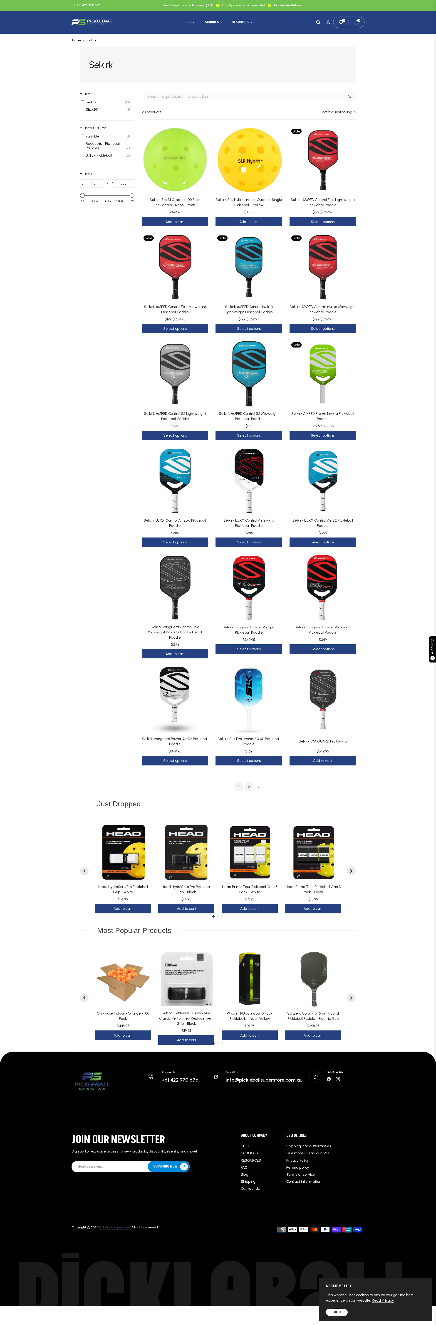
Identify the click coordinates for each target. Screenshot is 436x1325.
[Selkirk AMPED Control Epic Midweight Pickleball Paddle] (175, 267)
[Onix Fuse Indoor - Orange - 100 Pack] (123, 979)
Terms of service (300, 1174)
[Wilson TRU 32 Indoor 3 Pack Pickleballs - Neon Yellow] (250, 979)
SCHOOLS (249, 1153)
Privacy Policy (297, 1160)
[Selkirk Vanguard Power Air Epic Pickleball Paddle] (249, 587)
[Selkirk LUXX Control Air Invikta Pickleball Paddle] (249, 481)
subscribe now (165, 1166)
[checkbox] (106, 102)
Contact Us (250, 1188)
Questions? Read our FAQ (307, 1153)
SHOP (245, 1146)
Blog (244, 1174)
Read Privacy (383, 1300)
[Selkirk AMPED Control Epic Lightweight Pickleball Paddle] (323, 160)
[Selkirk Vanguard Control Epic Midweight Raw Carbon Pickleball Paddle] (175, 587)
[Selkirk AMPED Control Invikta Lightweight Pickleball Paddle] (249, 267)
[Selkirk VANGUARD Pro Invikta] (323, 699)
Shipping (248, 1181)
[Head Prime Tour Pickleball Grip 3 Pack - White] (250, 852)
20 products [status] (151, 112)
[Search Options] (351, 96)
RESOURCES (251, 1160)
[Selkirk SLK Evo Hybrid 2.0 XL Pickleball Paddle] (249, 699)
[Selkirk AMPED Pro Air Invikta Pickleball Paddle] (323, 373)
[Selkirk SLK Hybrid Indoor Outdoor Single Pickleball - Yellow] (249, 160)
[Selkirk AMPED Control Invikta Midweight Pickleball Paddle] (323, 267)
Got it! (337, 1312)
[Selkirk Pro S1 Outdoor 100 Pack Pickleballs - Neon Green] (175, 160)
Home (76, 40)
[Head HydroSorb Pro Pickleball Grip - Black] (186, 852)
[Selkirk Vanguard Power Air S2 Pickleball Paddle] (175, 699)
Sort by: (336, 112)
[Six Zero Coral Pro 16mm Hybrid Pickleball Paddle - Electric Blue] (313, 979)
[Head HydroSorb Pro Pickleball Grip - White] (123, 852)
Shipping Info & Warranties (308, 1146)
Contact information (303, 1181)
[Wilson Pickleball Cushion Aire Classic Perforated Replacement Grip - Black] (186, 979)
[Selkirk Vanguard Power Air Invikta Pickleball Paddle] (323, 587)
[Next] (351, 871)
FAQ (244, 1167)
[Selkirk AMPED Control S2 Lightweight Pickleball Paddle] (175, 373)
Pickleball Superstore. (115, 1227)
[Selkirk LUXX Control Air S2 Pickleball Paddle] (323, 481)
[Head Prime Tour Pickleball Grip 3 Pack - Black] (313, 852)
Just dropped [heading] (119, 804)
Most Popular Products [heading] (134, 930)
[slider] (82, 195)
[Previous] (84, 871)
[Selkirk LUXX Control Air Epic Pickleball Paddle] (175, 481)
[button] (318, 22)
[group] (123, 871)
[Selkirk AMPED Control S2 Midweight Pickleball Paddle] (249, 373)
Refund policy (297, 1167)
